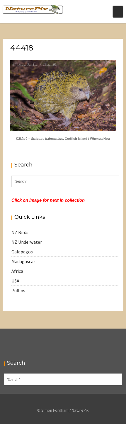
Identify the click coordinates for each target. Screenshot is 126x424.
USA (15, 281)
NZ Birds (19, 232)
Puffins (18, 290)
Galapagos (22, 252)
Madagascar (23, 261)
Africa (17, 271)
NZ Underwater (26, 242)
